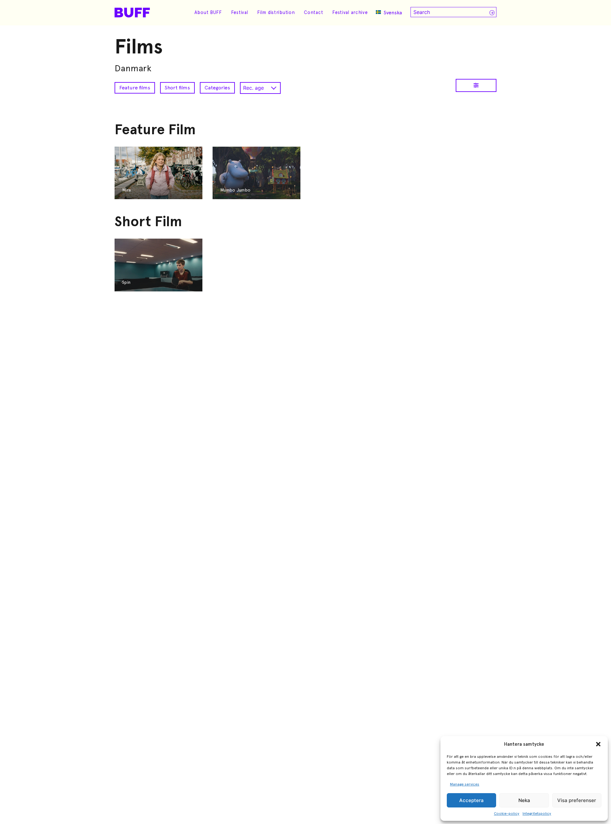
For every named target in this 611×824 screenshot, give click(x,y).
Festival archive (350, 12)
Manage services (464, 784)
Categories (217, 88)
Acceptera (471, 800)
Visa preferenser (576, 800)
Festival (239, 12)
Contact (313, 12)
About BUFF (208, 12)
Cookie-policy (506, 813)
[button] (598, 744)
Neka (524, 800)
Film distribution (276, 12)
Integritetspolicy (537, 813)
